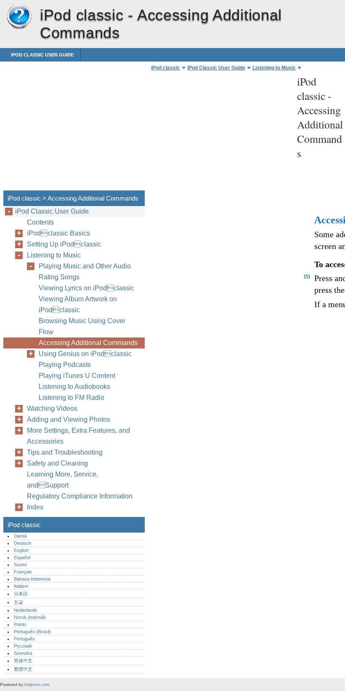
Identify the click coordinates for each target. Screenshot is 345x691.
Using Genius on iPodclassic (85, 353)
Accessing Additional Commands (88, 342)
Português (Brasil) (32, 631)
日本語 (21, 593)
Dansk (20, 535)
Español (22, 557)
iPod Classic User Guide (42, 54)
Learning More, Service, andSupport (62, 480)
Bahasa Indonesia (32, 578)
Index (35, 507)
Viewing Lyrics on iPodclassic (86, 288)
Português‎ (24, 638)
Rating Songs (59, 277)
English (21, 550)
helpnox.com (36, 684)
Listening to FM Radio (71, 397)
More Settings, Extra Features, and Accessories (78, 436)
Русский (23, 645)
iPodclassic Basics (58, 233)
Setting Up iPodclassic (64, 244)
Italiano (21, 586)
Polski (20, 624)
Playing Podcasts (65, 364)
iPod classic (19, 16)
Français (23, 571)
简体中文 (23, 660)
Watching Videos (52, 408)
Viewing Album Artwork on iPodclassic (78, 304)
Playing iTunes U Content (77, 375)
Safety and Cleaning (57, 463)
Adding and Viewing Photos (68, 419)
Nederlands (25, 610)
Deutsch (22, 543)
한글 (18, 602)
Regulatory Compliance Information (80, 496)
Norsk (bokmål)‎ (30, 617)
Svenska (23, 653)
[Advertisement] (219, 133)
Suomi (20, 564)
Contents (40, 222)
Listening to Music (274, 68)
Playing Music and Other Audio (85, 266)
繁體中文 (23, 669)
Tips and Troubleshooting (65, 452)
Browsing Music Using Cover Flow (82, 326)
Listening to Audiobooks (74, 386)
